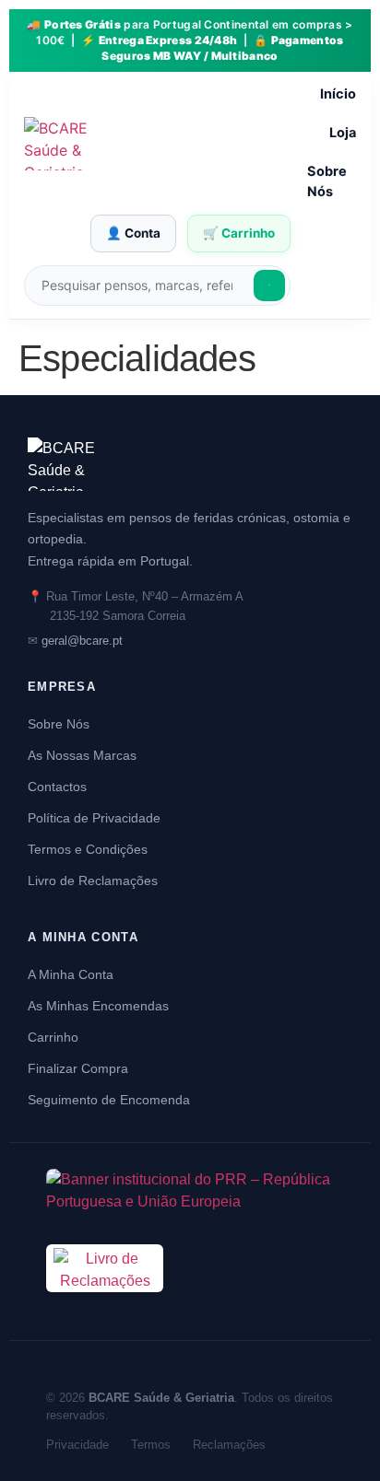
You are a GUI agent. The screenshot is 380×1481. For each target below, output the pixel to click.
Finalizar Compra (78, 1068)
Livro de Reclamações (93, 880)
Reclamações (229, 1445)
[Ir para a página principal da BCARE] (190, 464)
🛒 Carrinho (239, 233)
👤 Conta (133, 233)
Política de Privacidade (94, 817)
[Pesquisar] (269, 285)
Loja (342, 132)
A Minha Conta (70, 974)
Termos (151, 1445)
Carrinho (53, 1037)
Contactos (57, 786)
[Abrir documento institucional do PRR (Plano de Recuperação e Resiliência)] (190, 1195)
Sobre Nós (327, 181)
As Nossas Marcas (82, 755)
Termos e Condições (88, 849)
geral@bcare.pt (82, 640)
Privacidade (77, 1445)
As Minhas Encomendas (98, 1005)
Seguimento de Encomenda (109, 1099)
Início (338, 94)
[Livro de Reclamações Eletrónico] (104, 1303)
